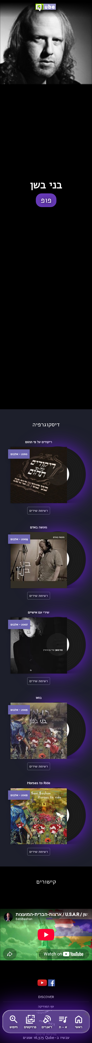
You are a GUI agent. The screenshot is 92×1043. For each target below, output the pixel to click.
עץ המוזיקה (46, 1006)
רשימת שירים (38, 510)
